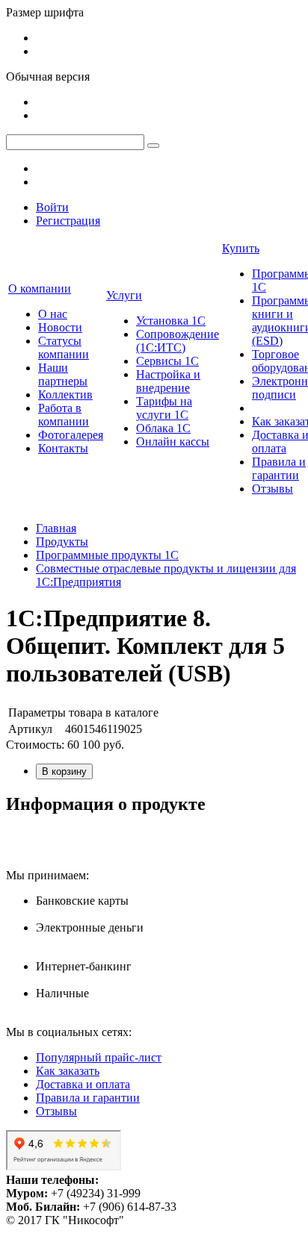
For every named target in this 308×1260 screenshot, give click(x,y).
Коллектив (65, 394)
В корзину (64, 771)
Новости (60, 327)
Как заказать (67, 1070)
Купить (240, 248)
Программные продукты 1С (107, 555)
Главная (56, 528)
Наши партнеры (62, 374)
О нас (52, 314)
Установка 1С (171, 320)
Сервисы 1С (167, 361)
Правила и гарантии (279, 468)
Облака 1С (163, 428)
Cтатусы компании (63, 347)
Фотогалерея (70, 434)
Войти (52, 207)
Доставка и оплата (83, 1084)
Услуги (124, 295)
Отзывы (272, 488)
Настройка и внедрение (168, 381)
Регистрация (68, 220)
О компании (39, 288)
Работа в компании (63, 415)
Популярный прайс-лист (98, 1057)
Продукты (62, 541)
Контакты (63, 448)
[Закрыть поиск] (153, 145)
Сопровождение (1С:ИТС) (177, 341)
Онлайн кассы (172, 441)
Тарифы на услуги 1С (164, 408)
